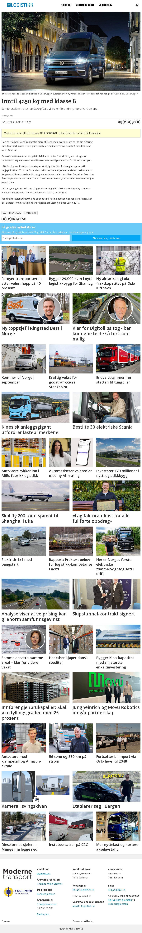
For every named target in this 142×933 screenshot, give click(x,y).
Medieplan (43, 914)
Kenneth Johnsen (46, 893)
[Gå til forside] (20, 5)
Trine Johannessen (47, 904)
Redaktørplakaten (118, 903)
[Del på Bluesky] (138, 122)
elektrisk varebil (12, 213)
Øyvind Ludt (43, 873)
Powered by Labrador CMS (71, 928)
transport (30, 213)
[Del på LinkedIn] (125, 122)
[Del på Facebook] (120, 122)
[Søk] (137, 5)
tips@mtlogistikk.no (83, 889)
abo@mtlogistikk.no (84, 906)
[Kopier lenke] (134, 122)
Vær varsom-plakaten (120, 899)
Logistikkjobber (85, 4)
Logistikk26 (105, 4)
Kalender (66, 4)
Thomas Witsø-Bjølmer (49, 883)
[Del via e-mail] (129, 122)
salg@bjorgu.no (116, 889)
